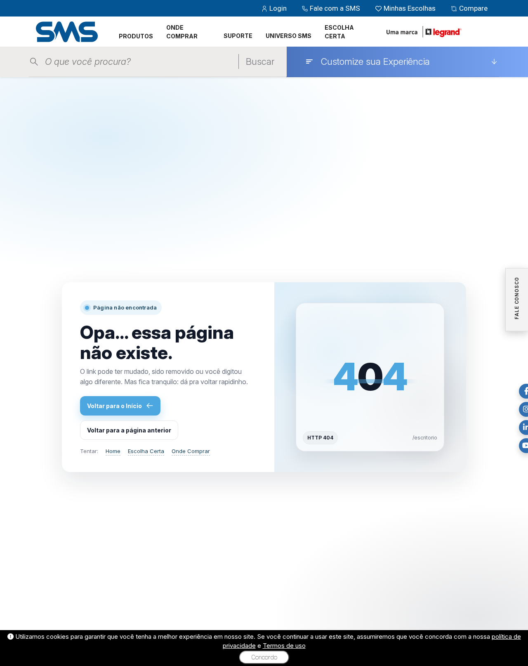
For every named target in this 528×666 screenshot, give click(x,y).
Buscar (260, 61)
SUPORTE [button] (238, 35)
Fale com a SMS (335, 8)
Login (278, 8)
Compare (472, 8)
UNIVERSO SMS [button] (288, 35)
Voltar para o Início (114, 405)
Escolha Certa (146, 451)
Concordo (264, 657)
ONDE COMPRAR (182, 32)
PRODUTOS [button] (136, 36)
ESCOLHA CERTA (339, 32)
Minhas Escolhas (409, 8)
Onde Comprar (191, 451)
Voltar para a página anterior (129, 430)
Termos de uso (284, 645)
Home (113, 451)
